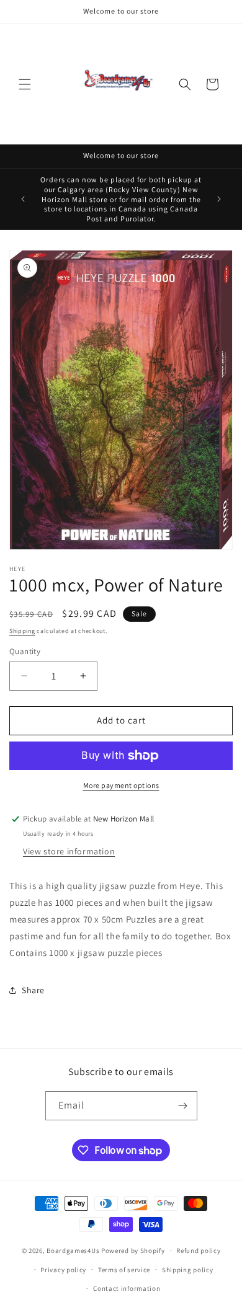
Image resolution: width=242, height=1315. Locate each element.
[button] (24, 84)
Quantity (24, 651)
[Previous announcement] (23, 199)
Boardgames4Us (73, 1250)
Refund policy (198, 1250)
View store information (69, 851)
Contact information (126, 1288)
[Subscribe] (183, 1105)
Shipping (22, 631)
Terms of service (124, 1269)
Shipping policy (187, 1269)
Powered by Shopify (133, 1250)
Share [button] (33, 990)
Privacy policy (63, 1269)
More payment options (121, 785)
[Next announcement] (219, 199)
